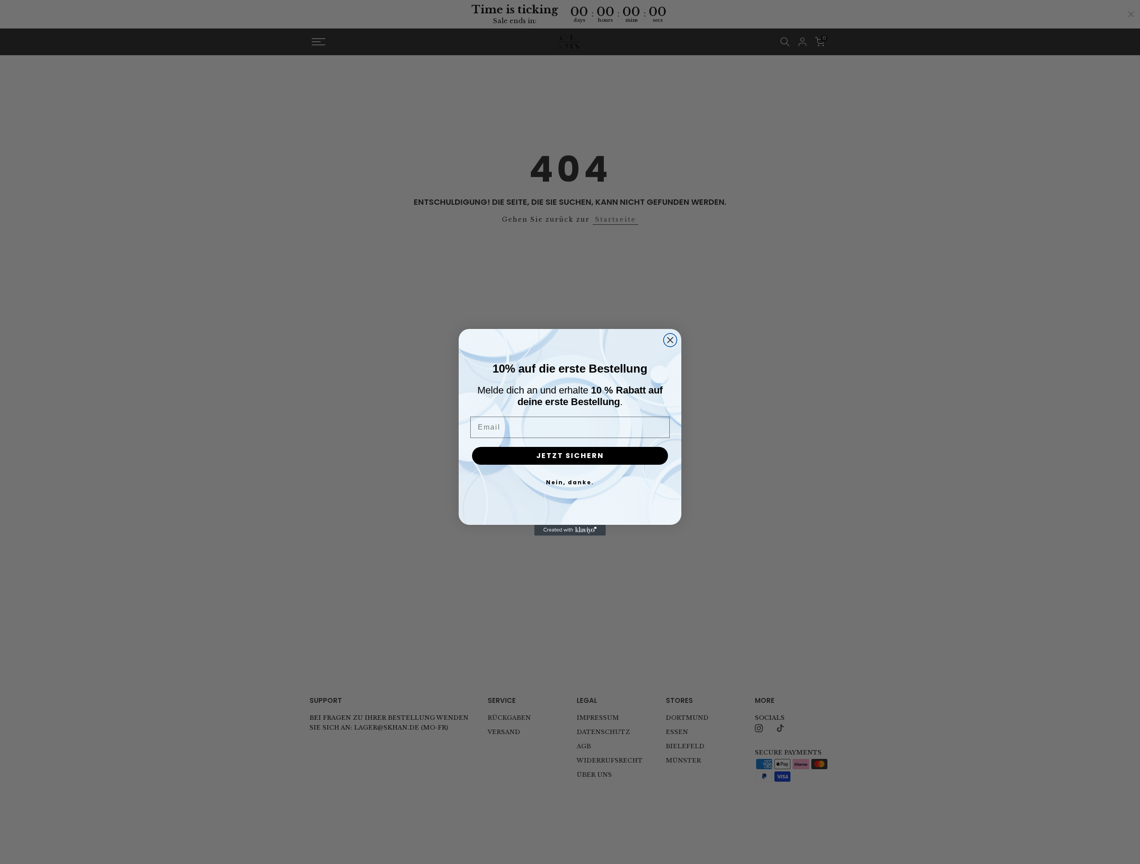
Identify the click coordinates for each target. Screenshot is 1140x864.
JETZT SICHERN (570, 455)
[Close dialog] (670, 340)
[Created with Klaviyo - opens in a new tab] (570, 530)
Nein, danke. (570, 482)
